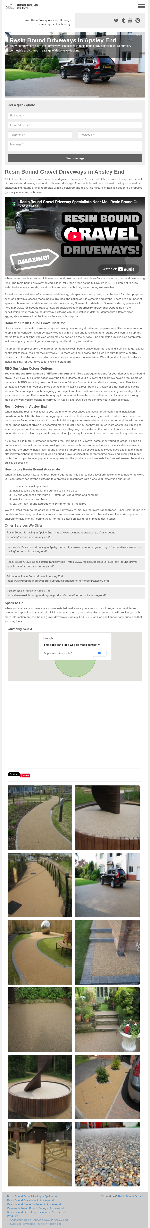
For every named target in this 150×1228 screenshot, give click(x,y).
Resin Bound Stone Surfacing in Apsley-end (34, 1204)
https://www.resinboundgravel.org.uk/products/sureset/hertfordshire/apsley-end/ (56, 595)
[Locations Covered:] (6, 5)
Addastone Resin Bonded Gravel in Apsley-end (39, 1219)
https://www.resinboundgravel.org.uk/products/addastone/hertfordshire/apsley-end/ (58, 580)
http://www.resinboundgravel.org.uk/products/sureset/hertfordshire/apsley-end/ (59, 307)
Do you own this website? (58, 653)
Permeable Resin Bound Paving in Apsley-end (35, 1208)
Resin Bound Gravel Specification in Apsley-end (36, 1212)
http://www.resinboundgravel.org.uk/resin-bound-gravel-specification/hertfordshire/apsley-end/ (63, 453)
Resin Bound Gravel (130, 1196)
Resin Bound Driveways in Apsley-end (30, 1200)
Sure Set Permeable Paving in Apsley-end (36, 1223)
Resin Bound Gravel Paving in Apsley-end (32, 1196)
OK (100, 653)
